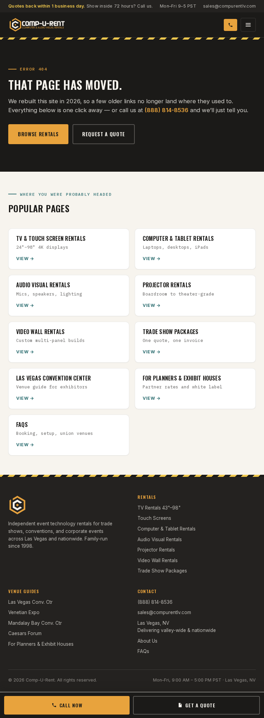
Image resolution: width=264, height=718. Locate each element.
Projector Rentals (156, 550)
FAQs (143, 651)
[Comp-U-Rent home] (37, 25)
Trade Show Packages (162, 571)
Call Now (70, 705)
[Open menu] (248, 25)
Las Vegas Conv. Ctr (30, 602)
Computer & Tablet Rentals (167, 529)
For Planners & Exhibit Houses (41, 644)
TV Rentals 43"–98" (159, 508)
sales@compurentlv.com (229, 6)
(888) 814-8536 (166, 110)
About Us (147, 641)
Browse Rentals (38, 134)
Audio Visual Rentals (160, 539)
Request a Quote (103, 134)
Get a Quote (200, 705)
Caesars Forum (25, 633)
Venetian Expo (24, 612)
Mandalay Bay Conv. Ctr (35, 623)
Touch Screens (154, 518)
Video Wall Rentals (158, 560)
